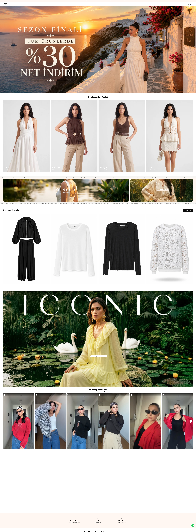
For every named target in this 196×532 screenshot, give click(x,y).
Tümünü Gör (188, 210)
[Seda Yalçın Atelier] (6, 4)
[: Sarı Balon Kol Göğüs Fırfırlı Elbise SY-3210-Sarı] (107, 358)
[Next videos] (191, 421)
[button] (96, 4)
